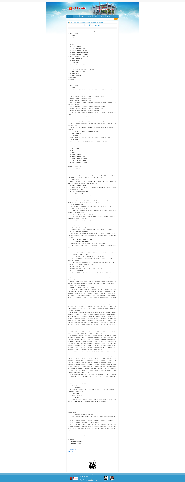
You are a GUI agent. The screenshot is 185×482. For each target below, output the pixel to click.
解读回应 (89, 16)
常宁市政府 (88, 0)
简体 (114, 0)
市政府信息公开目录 (83, 22)
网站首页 (69, 16)
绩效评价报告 (71, 451)
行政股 (98, 22)
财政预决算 (88, 22)
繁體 (116, 0)
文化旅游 (109, 16)
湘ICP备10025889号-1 (86, 479)
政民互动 (102, 16)
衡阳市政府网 (73, 0)
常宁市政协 (93, 0)
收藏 (112, 0)
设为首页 (109, 0)
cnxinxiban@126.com (93, 480)
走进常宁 (76, 16)
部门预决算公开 (93, 22)
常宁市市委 (78, 0)
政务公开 (83, 16)
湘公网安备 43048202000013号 (96, 479)
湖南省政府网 (68, 0)
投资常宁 (115, 16)
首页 (75, 22)
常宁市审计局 (101, 22)
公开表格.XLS (73, 449)
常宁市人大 (83, 0)
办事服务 (96, 16)
